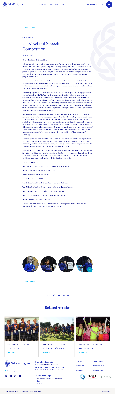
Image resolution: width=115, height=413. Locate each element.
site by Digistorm (106, 391)
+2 (90, 269)
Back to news (30, 27)
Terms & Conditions (27, 391)
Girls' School (28, 37)
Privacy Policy (37, 391)
